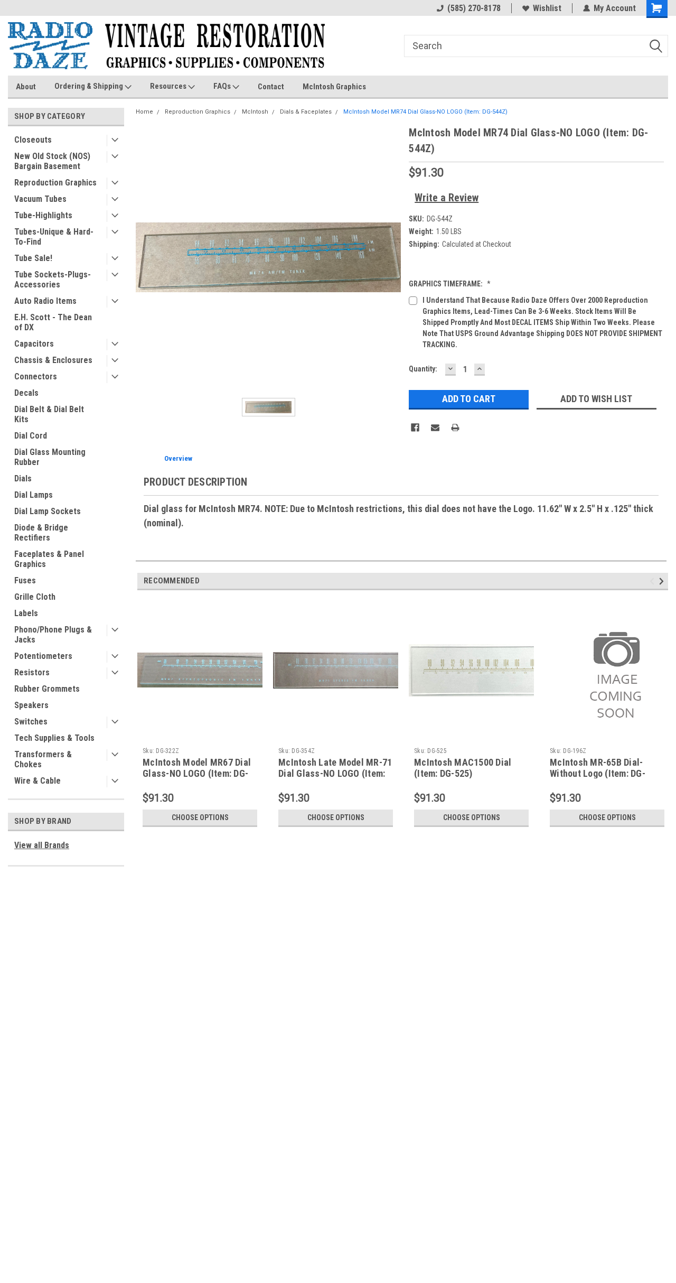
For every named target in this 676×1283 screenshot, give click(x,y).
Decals (26, 393)
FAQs (222, 86)
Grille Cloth (34, 597)
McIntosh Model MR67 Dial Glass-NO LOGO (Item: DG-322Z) (197, 773)
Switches (31, 722)
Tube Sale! (33, 258)
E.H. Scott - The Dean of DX (53, 322)
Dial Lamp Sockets (47, 511)
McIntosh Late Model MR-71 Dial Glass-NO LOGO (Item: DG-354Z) (335, 773)
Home (144, 111)
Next (663, 581)
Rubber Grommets (47, 689)
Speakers (31, 705)
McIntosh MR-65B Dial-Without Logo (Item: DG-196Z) (597, 773)
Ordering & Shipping (89, 86)
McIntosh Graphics (334, 86)
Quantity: (423, 369)
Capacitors (34, 344)
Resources (169, 86)
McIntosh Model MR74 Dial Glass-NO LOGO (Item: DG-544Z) (425, 111)
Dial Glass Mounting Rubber (50, 457)
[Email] (435, 427)
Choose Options (200, 817)
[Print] (455, 427)
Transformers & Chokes (43, 759)
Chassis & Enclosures (53, 360)
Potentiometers (43, 656)
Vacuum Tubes (40, 199)
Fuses (25, 580)
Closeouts (33, 140)
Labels (26, 613)
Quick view (200, 734)
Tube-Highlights (43, 215)
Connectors (35, 376)
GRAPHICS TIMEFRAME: (450, 284)
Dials (23, 478)
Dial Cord (30, 436)
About (26, 86)
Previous (654, 581)
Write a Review (446, 197)
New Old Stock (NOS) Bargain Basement (52, 161)
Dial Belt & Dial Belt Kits (49, 414)
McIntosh (255, 111)
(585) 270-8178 (474, 8)
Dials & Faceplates (306, 111)
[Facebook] (415, 427)
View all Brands (41, 845)
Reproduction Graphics (55, 183)
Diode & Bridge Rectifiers (41, 533)
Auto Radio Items (45, 301)
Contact (271, 86)
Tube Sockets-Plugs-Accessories (52, 279)
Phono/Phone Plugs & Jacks (53, 635)
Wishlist (547, 8)
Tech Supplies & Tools (54, 738)
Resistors (32, 672)
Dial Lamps (33, 495)
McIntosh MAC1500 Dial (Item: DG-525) (462, 768)
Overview (178, 458)
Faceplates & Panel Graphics (49, 559)
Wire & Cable (37, 781)
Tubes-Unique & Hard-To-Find (53, 237)
